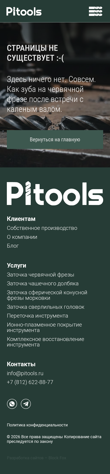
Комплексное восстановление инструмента (45, 342)
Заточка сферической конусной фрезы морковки (47, 295)
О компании (22, 237)
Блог (13, 246)
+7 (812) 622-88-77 (30, 382)
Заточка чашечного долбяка (43, 283)
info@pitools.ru (25, 373)
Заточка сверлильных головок (45, 307)
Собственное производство (42, 228)
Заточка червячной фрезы (40, 274)
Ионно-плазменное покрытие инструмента (44, 327)
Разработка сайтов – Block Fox (36, 457)
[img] (96, 11)
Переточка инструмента (37, 315)
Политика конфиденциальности (37, 425)
